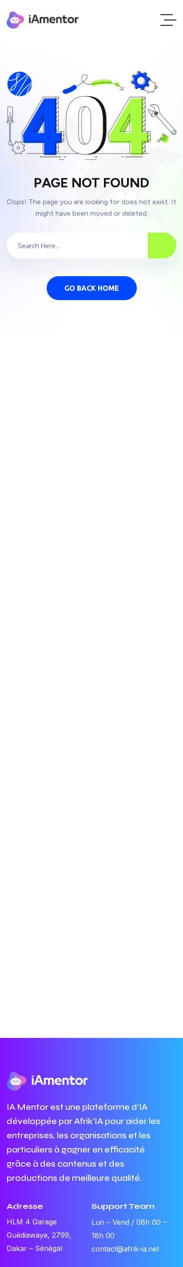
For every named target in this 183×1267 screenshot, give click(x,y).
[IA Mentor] (43, 20)
